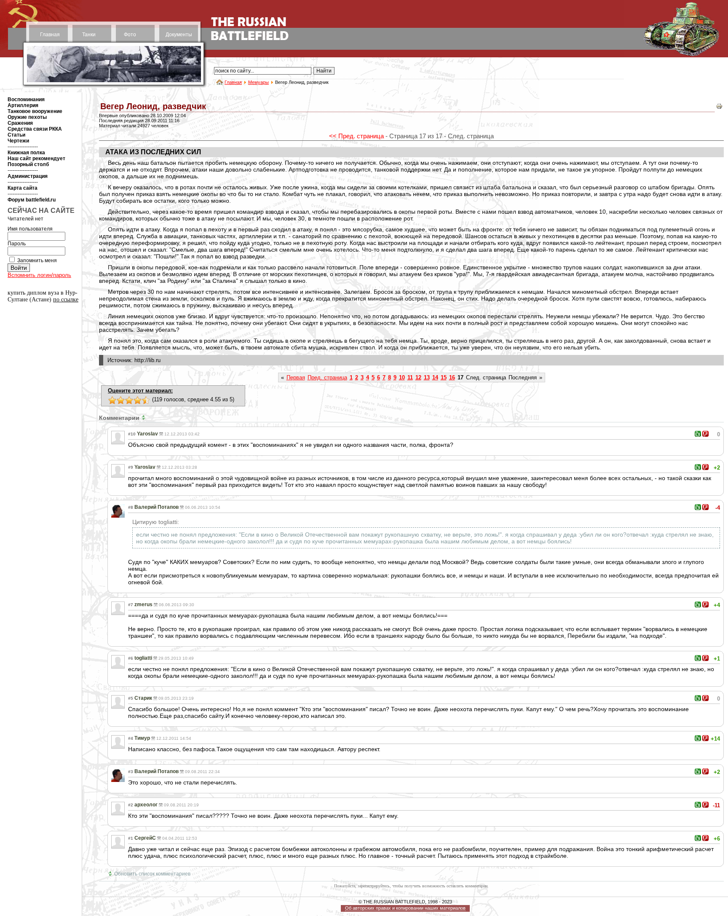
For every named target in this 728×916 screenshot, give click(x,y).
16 (452, 377)
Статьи (16, 135)
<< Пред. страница (356, 136)
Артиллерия (23, 105)
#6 (130, 658)
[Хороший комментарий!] (698, 434)
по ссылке (65, 299)
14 (435, 377)
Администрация (28, 176)
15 (444, 377)
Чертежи (18, 141)
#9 (130, 467)
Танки (89, 35)
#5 (130, 698)
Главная (50, 35)
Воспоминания (26, 99)
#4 (130, 738)
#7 (130, 604)
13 (427, 377)
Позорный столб (28, 164)
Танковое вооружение (35, 111)
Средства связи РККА (35, 129)
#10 (132, 434)
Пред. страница (327, 377)
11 (410, 377)
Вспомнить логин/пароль (39, 275)
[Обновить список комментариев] (144, 417)
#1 (130, 838)
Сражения (20, 123)
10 (402, 377)
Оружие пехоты (27, 117)
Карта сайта (22, 188)
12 (418, 377)
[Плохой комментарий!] (705, 434)
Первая (295, 377)
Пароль (17, 244)
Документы (179, 35)
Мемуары (258, 82)
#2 (130, 805)
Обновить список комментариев (152, 874)
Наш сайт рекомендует (36, 158)
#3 (130, 771)
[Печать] (719, 108)
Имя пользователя (30, 229)
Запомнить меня (37, 260)
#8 (130, 507)
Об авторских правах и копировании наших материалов (405, 908)
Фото (130, 35)
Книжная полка (26, 153)
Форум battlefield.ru (32, 200)
